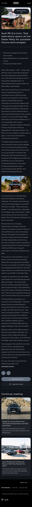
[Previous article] (3, 373)
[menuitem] (6, 488)
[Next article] (8, 373)
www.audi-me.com (7, 366)
